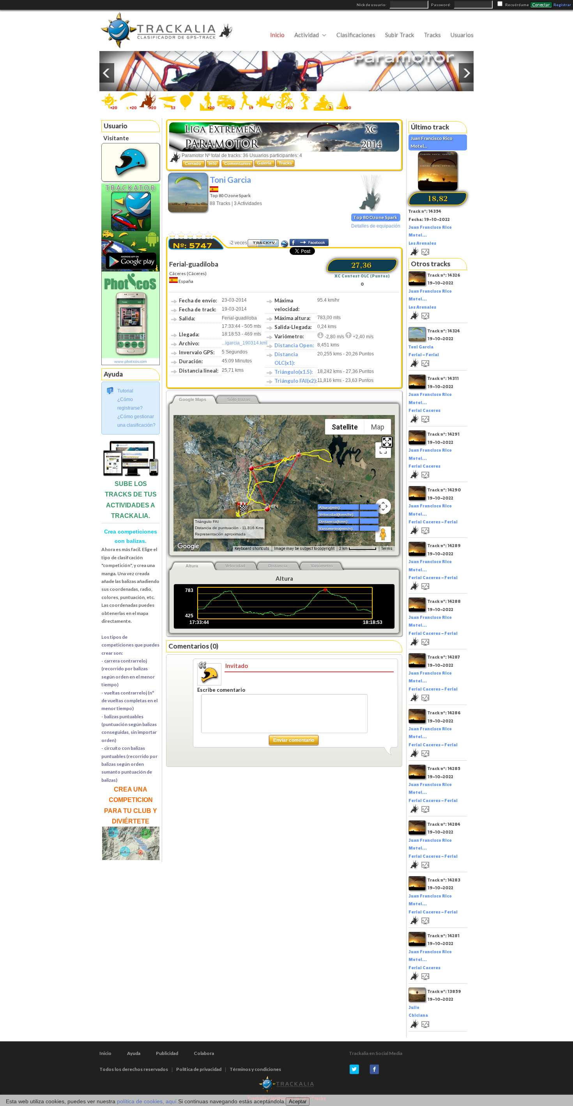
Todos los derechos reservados (133, 1069)
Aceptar (297, 1101)
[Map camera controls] (383, 506)
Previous (106, 73)
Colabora (204, 1053)
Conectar (541, 4)
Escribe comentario (221, 690)
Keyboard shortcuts (252, 548)
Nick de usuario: (372, 5)
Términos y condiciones (255, 1069)
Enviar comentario (293, 740)
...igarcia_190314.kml (244, 343)
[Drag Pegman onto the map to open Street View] (383, 534)
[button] (243, 510)
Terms (387, 548)
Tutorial (125, 391)
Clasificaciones (355, 34)
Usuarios (462, 34)
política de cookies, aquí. (147, 1101)
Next (466, 73)
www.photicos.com (130, 361)
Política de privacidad (198, 1069)
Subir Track (399, 34)
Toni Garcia (230, 179)
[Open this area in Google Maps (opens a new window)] (188, 546)
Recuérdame (517, 5)
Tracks (432, 34)
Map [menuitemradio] (377, 427)
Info (213, 163)
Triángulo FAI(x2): (295, 381)
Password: (441, 5)
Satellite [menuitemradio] (345, 427)
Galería (264, 163)
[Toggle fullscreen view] (383, 450)
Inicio (277, 34)
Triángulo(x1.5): (293, 372)
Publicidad (167, 1053)
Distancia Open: (294, 345)
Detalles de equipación (375, 226)
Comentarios (237, 163)
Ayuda (133, 1053)
